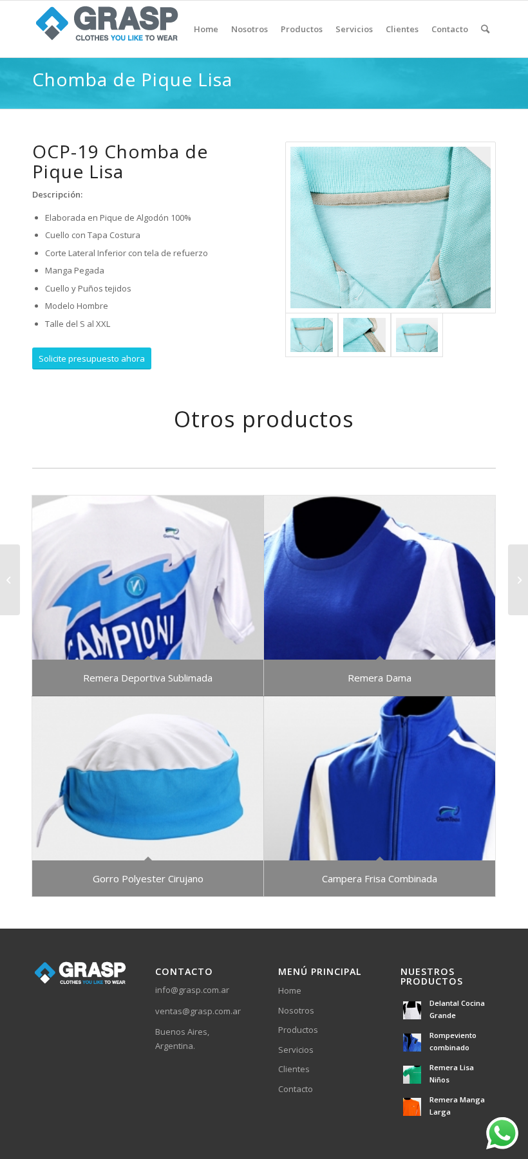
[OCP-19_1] (390, 227)
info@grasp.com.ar (192, 990)
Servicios (296, 1049)
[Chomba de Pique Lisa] (10, 579)
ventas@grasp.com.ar (198, 1011)
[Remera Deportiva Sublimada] (147, 578)
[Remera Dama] (379, 578)
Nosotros (296, 1010)
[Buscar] (485, 29)
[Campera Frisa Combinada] (379, 778)
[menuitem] (206, 29)
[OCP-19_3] (417, 335)
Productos (298, 1029)
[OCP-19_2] (364, 335)
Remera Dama (379, 677)
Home (289, 990)
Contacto (295, 1089)
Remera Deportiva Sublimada (147, 677)
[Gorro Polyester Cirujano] (147, 778)
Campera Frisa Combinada (379, 878)
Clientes (294, 1069)
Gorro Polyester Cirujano (148, 878)
